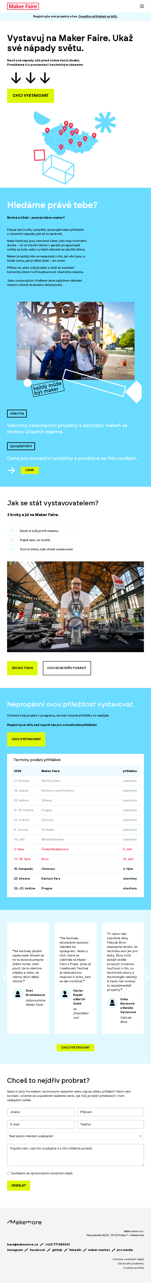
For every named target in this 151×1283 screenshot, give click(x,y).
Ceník (29, 470)
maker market (99, 1250)
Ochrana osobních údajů (128, 1259)
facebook (37, 1250)
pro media (125, 1250)
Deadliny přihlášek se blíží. (98, 16)
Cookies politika (133, 1268)
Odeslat (18, 1185)
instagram (15, 1250)
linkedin (75, 1250)
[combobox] (75, 1136)
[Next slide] (146, 978)
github (57, 1250)
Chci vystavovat (75, 1047)
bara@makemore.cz (22, 1244)
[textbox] (34, 1136)
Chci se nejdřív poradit (67, 668)
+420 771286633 (57, 1244)
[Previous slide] (5, 978)
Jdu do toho (22, 668)
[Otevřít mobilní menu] (142, 6)
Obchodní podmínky (131, 1263)
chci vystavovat (31, 96)
